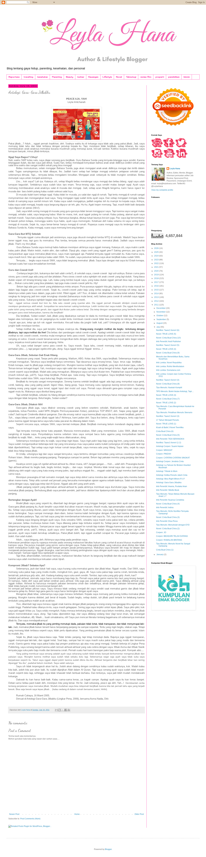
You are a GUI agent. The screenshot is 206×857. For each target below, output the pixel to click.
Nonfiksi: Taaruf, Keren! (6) (167, 330)
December (161, 308)
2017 (156, 282)
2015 (156, 290)
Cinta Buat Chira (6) (164, 431)
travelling (28, 77)
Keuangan (93, 77)
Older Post (139, 814)
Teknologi (131, 77)
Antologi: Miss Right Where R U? (170, 479)
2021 (156, 267)
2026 (156, 248)
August (159, 323)
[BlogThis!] (59, 710)
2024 (156, 256)
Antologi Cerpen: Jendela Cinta (170, 461)
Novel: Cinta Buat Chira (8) (168, 384)
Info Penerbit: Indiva (164, 507)
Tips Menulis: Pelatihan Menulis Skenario (174, 412)
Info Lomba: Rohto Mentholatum (170, 366)
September (161, 319)
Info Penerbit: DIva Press (167, 521)
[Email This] (56, 710)
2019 (156, 275)
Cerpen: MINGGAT (164, 450)
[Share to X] (62, 710)
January (160, 554)
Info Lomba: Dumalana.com (168, 370)
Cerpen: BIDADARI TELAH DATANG (172, 536)
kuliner (80, 77)
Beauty (69, 77)
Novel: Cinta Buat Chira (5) (168, 435)
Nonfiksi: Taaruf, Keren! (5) (167, 345)
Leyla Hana (175, 168)
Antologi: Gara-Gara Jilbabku (169, 482)
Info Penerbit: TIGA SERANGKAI (170, 439)
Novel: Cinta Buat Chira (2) (168, 528)
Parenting (57, 77)
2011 (156, 305)
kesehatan (42, 77)
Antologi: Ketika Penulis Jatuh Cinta (171, 475)
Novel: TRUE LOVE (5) (166, 334)
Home (77, 814)
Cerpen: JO (161, 532)
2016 (156, 286)
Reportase (14, 77)
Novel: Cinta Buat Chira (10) (168, 338)
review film (145, 77)
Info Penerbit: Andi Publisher (168, 341)
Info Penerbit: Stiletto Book (167, 490)
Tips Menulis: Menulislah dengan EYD (173, 525)
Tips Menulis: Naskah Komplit (169, 387)
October (160, 315)
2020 (156, 271)
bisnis (187, 77)
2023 (156, 260)
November (161, 312)
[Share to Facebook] (65, 710)
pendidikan (173, 77)
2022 (156, 263)
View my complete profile (162, 190)
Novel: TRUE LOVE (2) (166, 403)
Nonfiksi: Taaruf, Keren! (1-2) (168, 442)
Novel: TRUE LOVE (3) (166, 395)
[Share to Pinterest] (68, 710)
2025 (156, 252)
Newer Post (14, 814)
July (158, 327)
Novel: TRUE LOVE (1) (166, 424)
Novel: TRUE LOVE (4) (166, 349)
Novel (119, 77)
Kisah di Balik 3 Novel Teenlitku (170, 427)
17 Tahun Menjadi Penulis (167, 420)
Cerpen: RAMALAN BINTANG (169, 540)
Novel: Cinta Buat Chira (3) (168, 517)
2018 (156, 278)
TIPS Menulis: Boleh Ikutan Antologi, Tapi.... (175, 391)
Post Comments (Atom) (30, 819)
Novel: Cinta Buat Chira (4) (168, 504)
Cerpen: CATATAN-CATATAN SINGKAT (173, 458)
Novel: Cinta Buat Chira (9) (168, 353)
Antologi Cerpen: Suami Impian (169, 446)
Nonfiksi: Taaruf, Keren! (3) (167, 416)
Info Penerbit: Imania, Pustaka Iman (171, 486)
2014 (156, 293)
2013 (156, 297)
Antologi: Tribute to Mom (166, 471)
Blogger (108, 849)
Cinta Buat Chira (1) (164, 550)
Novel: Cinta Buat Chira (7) (168, 399)
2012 (156, 301)
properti (159, 77)
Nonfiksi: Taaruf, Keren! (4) (167, 380)
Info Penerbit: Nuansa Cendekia (170, 500)
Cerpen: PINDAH (163, 454)
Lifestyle (107, 77)
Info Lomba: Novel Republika (169, 362)
